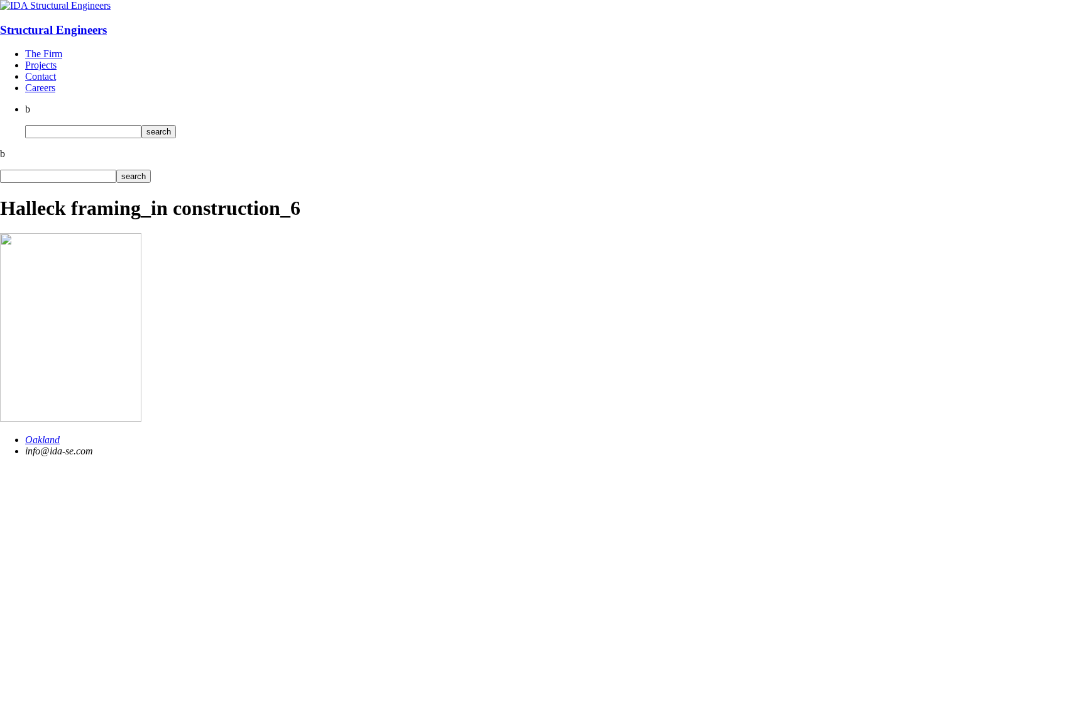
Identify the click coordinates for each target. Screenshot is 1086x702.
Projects (41, 65)
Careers (40, 87)
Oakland (42, 439)
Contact (40, 76)
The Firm (43, 53)
